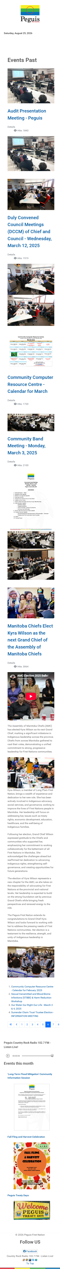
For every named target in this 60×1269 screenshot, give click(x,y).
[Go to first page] (11, 1024)
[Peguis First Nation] (30, 14)
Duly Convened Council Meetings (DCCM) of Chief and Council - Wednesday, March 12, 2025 (30, 231)
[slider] (52, 1055)
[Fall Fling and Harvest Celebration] (32, 1165)
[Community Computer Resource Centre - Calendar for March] (31, 351)
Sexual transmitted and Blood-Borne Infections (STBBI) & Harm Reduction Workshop (31, 997)
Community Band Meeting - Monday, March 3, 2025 (27, 445)
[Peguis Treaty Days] (32, 1210)
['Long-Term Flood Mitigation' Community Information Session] (32, 1106)
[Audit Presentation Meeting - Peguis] (31, 85)
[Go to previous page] (16, 1024)
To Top (30, 1263)
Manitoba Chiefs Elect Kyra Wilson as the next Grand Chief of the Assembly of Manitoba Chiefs (30, 639)
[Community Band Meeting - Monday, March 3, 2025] (31, 422)
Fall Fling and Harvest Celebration (26, 1136)
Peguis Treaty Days (18, 1195)
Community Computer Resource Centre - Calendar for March (30, 384)
